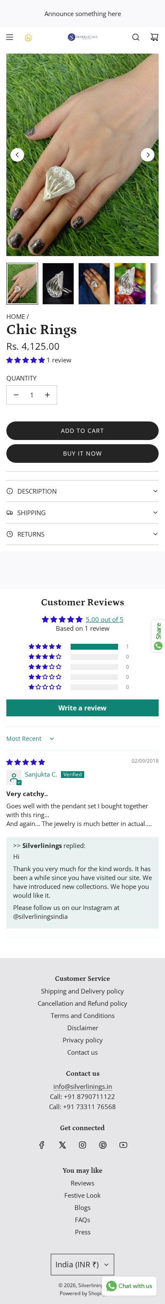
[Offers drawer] (28, 37)
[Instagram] (82, 1145)
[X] (62, 1145)
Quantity (21, 378)
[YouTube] (123, 1145)
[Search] (135, 37)
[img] (25, 762)
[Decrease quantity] (16, 395)
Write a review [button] (82, 708)
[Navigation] (9, 37)
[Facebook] (42, 1145)
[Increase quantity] (47, 395)
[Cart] (154, 37)
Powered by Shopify (83, 1293)
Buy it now (82, 453)
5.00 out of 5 (105, 619)
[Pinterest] (103, 1145)
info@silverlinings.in (82, 1086)
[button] (17, 155)
